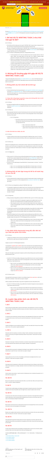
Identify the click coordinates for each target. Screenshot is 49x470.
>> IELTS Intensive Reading (9, 438)
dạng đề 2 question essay (16, 106)
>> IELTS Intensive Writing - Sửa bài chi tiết (12, 435)
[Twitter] (37, 453)
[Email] (41, 453)
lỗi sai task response (33, 49)
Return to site (8, 453)
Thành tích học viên (43, 8)
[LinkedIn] (39, 453)
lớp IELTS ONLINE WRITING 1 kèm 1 (25, 78)
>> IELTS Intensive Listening (9, 437)
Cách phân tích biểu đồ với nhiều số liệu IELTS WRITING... (33, 450)
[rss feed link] (43, 453)
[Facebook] (35, 453)
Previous (7, 448)
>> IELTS (7, 440)
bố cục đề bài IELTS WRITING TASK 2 (34, 180)
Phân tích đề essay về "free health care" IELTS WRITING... (14, 450)
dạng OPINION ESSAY (33, 158)
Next (25, 448)
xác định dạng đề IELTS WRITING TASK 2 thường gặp (33, 90)
